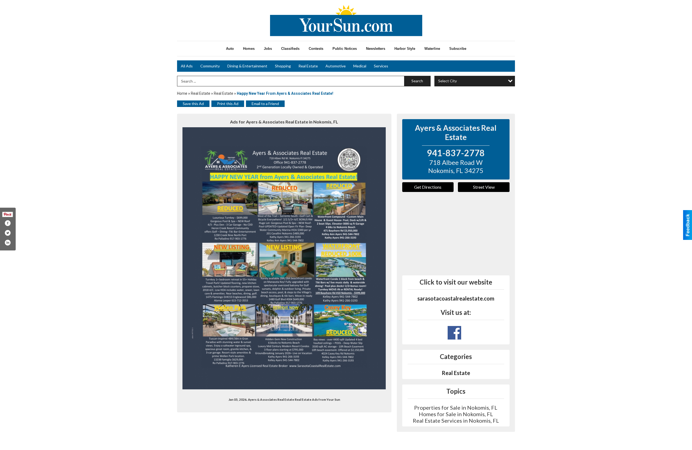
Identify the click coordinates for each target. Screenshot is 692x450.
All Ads (187, 66)
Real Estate (308, 66)
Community (210, 66)
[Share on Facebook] (7, 223)
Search (417, 81)
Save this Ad (193, 103)
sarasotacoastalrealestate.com (455, 298)
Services (381, 66)
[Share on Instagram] (7, 242)
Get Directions (427, 187)
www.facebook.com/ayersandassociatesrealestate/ (454, 333)
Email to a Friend (265, 103)
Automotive (335, 66)
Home (182, 93)
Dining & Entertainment (247, 66)
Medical (359, 66)
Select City (447, 81)
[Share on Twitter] (7, 233)
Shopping (283, 66)
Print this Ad (227, 103)
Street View (484, 187)
